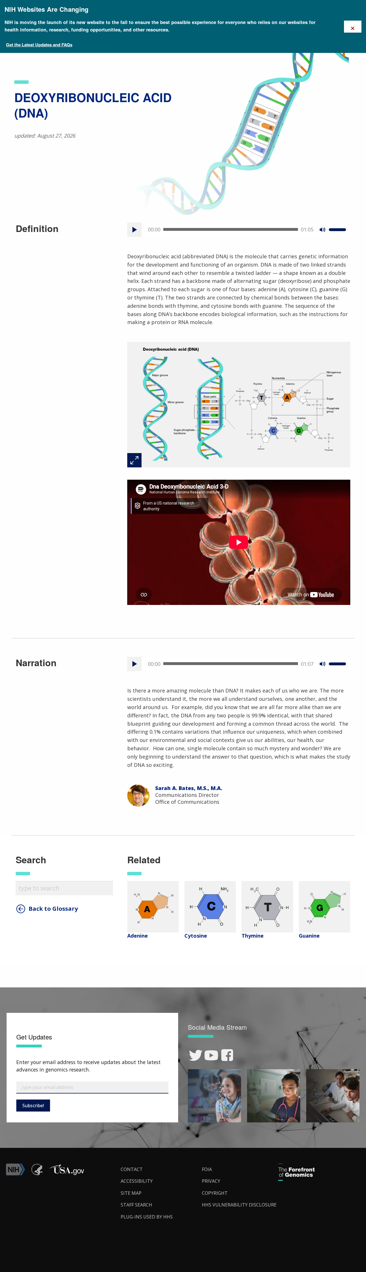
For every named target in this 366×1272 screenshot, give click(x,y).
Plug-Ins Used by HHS (147, 1217)
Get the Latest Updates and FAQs (39, 44)
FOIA (207, 1169)
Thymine (253, 935)
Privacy (211, 1181)
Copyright (215, 1193)
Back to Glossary (53, 908)
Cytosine (195, 935)
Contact (132, 1169)
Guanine (309, 935)
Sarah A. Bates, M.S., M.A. (188, 788)
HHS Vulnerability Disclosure (239, 1205)
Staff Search (136, 1205)
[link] (196, 1055)
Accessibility (137, 1181)
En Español (348, 641)
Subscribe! (33, 1105)
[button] (66, 1173)
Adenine (137, 935)
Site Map (131, 1193)
